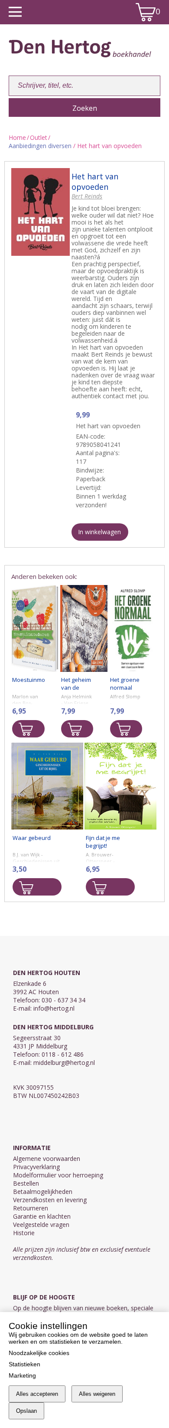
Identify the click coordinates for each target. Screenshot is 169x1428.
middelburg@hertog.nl (64, 1062)
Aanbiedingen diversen (40, 146)
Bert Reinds (87, 196)
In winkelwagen (99, 532)
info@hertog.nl (54, 1008)
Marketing (22, 1375)
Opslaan (26, 1411)
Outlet (38, 137)
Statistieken (24, 1364)
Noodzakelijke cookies (39, 1352)
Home (17, 137)
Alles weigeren (97, 1394)
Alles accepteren (37, 1394)
